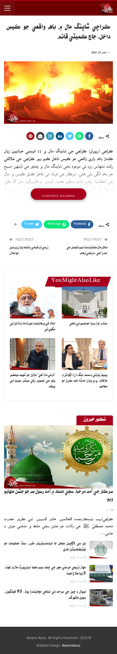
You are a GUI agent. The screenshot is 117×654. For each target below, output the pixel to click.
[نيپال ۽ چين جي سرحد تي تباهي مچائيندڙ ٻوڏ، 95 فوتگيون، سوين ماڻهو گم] (101, 598)
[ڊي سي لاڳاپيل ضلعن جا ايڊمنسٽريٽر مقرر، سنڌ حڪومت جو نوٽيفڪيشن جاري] (101, 549)
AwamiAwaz (71, 645)
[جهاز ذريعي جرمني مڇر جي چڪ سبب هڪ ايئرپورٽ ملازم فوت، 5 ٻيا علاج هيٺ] (101, 573)
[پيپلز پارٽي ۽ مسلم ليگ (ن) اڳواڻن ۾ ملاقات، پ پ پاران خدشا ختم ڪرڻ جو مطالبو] (84, 354)
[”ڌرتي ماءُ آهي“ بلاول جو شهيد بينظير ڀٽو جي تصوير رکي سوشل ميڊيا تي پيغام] (32, 354)
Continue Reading (58, 194)
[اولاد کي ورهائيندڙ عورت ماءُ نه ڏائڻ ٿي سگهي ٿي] (32, 302)
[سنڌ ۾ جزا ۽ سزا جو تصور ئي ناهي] (84, 302)
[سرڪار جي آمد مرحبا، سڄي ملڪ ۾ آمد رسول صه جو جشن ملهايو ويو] (58, 457)
